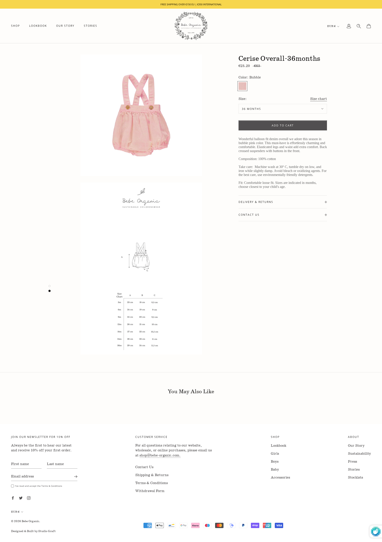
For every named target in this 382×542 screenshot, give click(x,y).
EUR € (331, 26)
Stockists (355, 477)
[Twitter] (21, 498)
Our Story (65, 26)
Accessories (280, 477)
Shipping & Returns (151, 475)
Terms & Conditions (151, 483)
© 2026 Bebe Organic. (25, 521)
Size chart (318, 99)
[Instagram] (29, 498)
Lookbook (38, 26)
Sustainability (359, 453)
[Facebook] (13, 498)
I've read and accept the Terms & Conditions (38, 486)
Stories (90, 26)
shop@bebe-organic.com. (160, 455)
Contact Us (249, 214)
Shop (15, 26)
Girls (275, 453)
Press (352, 461)
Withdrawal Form (149, 491)
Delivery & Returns (256, 202)
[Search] (359, 26)
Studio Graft (47, 531)
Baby (275, 469)
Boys (275, 461)
